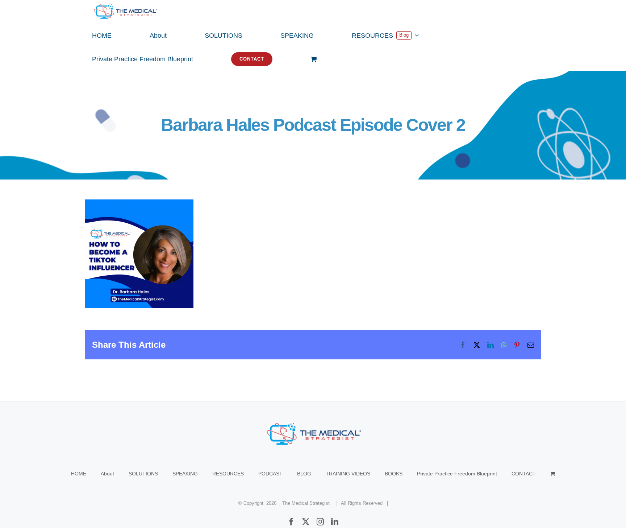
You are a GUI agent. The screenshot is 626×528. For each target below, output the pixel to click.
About (107, 474)
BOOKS (393, 474)
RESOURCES (228, 474)
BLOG (304, 474)
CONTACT (524, 474)
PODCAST (270, 474)
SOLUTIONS (143, 474)
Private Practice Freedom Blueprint (457, 474)
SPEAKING (185, 474)
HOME (78, 474)
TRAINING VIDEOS (348, 474)
